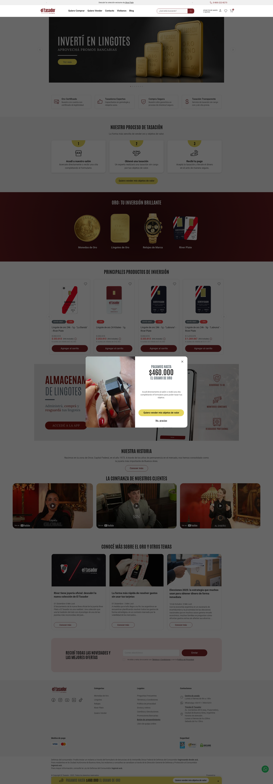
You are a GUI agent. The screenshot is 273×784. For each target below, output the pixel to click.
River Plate (129, 3)
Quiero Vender (94, 10)
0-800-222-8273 (220, 2)
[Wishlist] (226, 11)
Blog (131, 10)
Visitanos (121, 10)
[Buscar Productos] (191, 11)
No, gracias (161, 420)
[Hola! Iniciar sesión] (213, 11)
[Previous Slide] (46, 2)
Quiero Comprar (76, 10)
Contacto (109, 10)
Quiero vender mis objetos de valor (161, 412)
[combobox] (175, 11)
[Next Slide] (192, 2)
